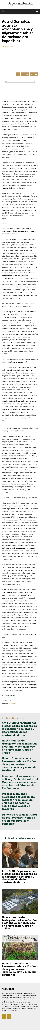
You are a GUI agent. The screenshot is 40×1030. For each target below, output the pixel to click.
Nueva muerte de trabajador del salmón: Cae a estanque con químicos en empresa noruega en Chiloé (19, 746)
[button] (37, 11)
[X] (23, 74)
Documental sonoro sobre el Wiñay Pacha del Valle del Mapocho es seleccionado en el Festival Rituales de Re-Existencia (20, 782)
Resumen (14, 704)
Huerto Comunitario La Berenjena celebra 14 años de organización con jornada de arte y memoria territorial (19, 764)
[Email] (32, 74)
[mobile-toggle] (3, 11)
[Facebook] (18, 74)
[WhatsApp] (27, 74)
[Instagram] (9, 1016)
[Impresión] (36, 74)
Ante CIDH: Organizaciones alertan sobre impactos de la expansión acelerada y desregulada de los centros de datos (19, 729)
